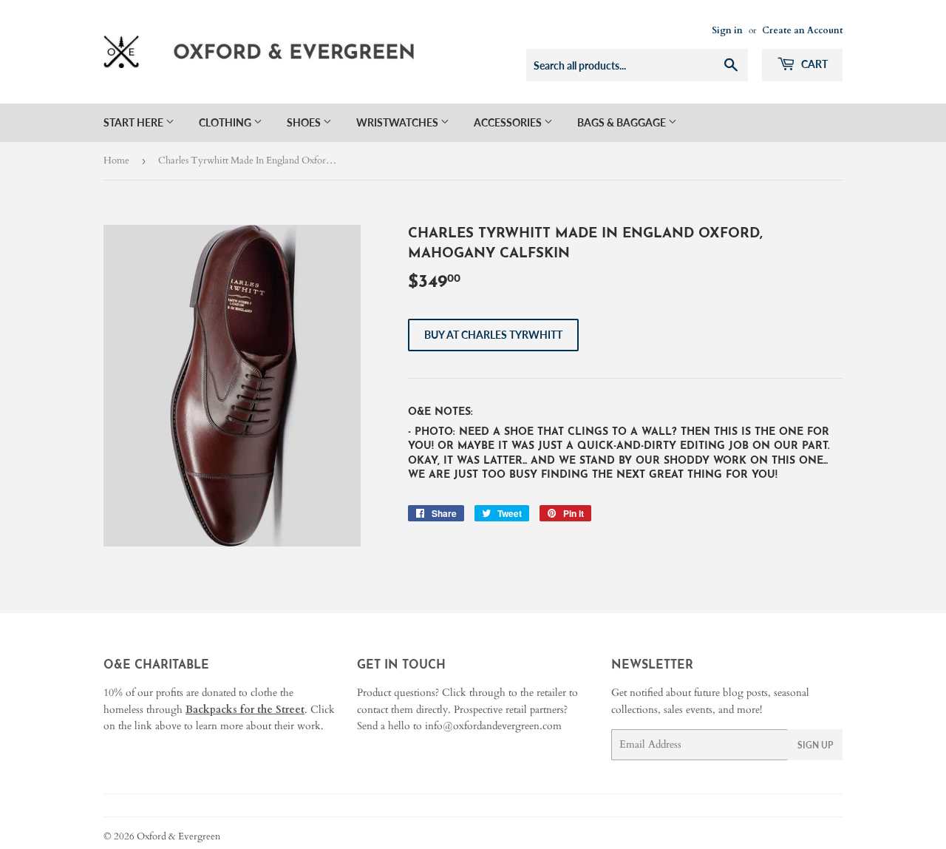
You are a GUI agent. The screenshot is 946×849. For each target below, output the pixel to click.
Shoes (305, 122)
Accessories (509, 122)
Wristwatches (398, 122)
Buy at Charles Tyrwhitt (493, 334)
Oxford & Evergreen (178, 836)
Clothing (226, 122)
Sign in (727, 30)
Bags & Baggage (622, 122)
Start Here (134, 122)
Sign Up (815, 745)
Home (116, 160)
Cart (813, 64)
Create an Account (802, 30)
